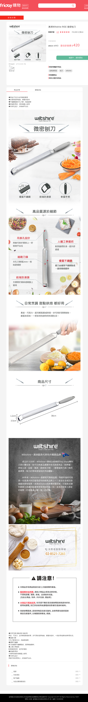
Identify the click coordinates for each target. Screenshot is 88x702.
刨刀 (61, 71)
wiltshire (68, 71)
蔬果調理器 (53, 71)
